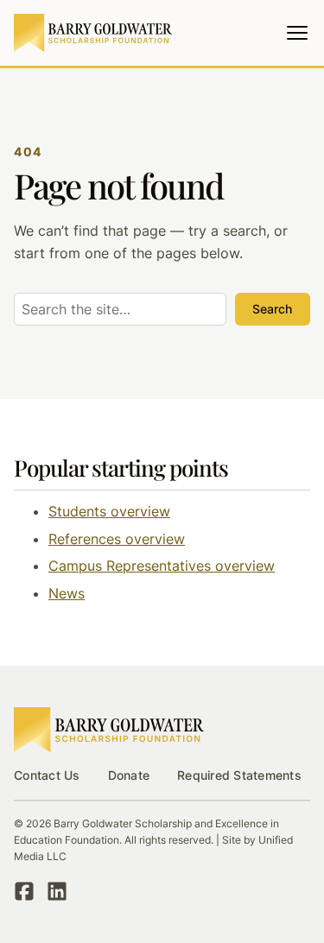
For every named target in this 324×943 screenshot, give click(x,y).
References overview (116, 538)
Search (272, 308)
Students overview (109, 511)
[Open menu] (297, 33)
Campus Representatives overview (161, 565)
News (66, 593)
